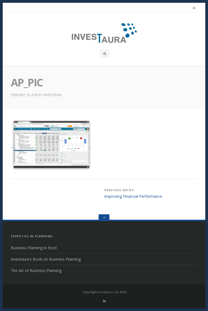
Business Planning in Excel (34, 247)
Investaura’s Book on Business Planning (46, 259)
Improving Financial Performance (133, 196)
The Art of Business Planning (36, 270)
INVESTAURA (52, 95)
